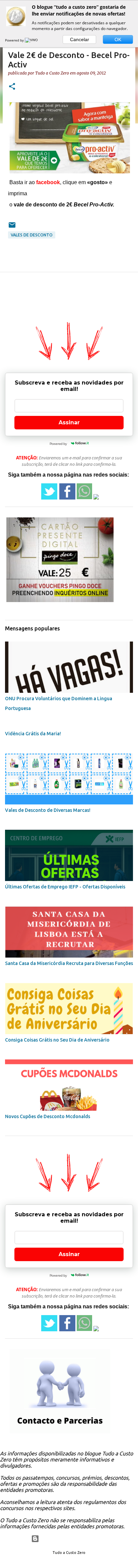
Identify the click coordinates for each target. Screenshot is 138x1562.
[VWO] (32, 40)
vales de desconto (32, 235)
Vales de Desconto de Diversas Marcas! (47, 810)
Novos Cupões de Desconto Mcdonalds (47, 1116)
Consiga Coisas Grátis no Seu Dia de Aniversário (57, 1040)
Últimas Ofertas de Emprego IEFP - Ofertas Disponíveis (65, 886)
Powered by (15, 40)
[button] (12, 86)
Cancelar (79, 39)
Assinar (69, 422)
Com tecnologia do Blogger (73, 1539)
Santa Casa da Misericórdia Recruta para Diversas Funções (69, 963)
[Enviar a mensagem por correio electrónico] (12, 227)
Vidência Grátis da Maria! (33, 733)
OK (118, 39)
